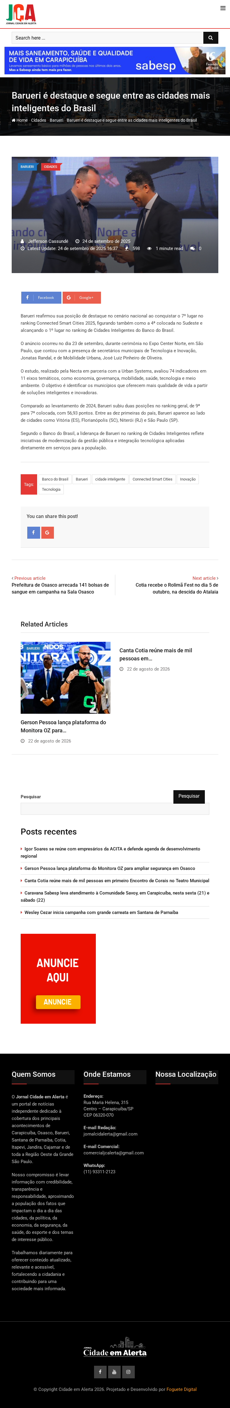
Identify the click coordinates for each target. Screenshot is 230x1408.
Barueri (56, 120)
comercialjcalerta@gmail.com (114, 1153)
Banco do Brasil (55, 479)
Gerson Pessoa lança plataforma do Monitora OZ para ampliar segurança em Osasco (110, 868)
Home (22, 120)
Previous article (30, 578)
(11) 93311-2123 (99, 1171)
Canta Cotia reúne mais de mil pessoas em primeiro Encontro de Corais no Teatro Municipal (117, 880)
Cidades (38, 120)
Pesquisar (31, 796)
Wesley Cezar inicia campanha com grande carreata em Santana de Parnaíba (101, 912)
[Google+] (47, 533)
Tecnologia (51, 489)
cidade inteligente (110, 479)
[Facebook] (33, 533)
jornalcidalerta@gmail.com (110, 1134)
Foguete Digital (182, 1389)
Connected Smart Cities (152, 479)
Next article (204, 578)
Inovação (188, 479)
